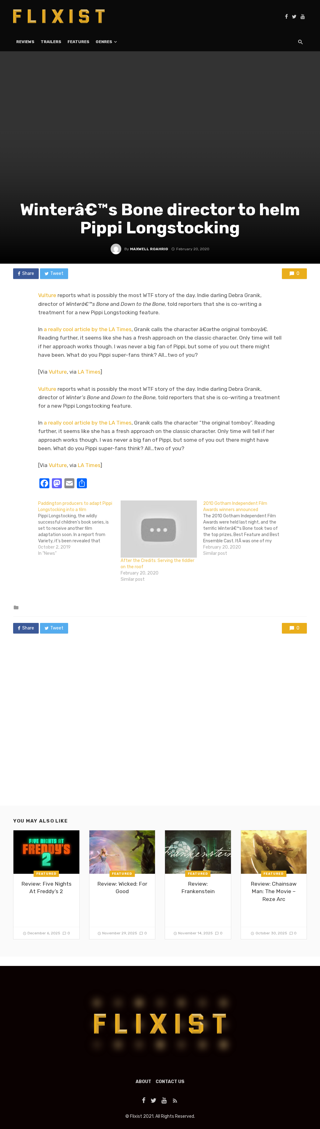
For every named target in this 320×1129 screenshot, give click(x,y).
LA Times (89, 372)
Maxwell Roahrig (149, 249)
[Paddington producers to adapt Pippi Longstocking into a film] (79, 528)
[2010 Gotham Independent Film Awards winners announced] (244, 528)
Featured (46, 874)
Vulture (47, 295)
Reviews (25, 41)
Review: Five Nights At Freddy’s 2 (46, 888)
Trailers (51, 41)
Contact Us (170, 1081)
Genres (104, 41)
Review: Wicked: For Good (122, 888)
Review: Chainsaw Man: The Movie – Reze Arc (274, 891)
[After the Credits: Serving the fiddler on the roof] (159, 529)
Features (78, 41)
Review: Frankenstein (198, 888)
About (143, 1081)
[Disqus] (160, 726)
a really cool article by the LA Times (88, 329)
